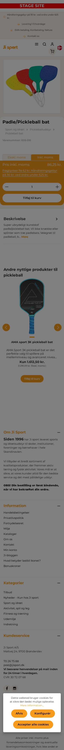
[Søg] (44, 44)
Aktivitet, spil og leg (16, 608)
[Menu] (36, 44)
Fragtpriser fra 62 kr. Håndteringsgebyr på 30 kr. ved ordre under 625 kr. (29, 173)
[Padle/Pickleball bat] (32, 86)
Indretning (11, 624)
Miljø (7, 528)
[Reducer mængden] (6, 187)
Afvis (19, 713)
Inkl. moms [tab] (45, 157)
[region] (32, 86)
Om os (8, 539)
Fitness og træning (16, 613)
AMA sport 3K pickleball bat (32, 342)
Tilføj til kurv (32, 198)
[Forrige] (6, 327)
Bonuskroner (12, 566)
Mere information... (32, 705)
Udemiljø (10, 619)
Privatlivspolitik (14, 518)
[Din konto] (52, 44)
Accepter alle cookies (33, 724)
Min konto (10, 550)
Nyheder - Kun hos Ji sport (21, 597)
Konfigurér (42, 713)
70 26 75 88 (11, 661)
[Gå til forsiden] (10, 47)
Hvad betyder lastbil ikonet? (22, 560)
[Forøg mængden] (57, 187)
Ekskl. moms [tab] (17, 157)
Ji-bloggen (11, 555)
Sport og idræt (13, 603)
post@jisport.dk (14, 665)
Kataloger (10, 534)
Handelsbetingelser (16, 512)
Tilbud (8, 592)
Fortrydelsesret (13, 523)
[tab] (31, 227)
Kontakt (9, 544)
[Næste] (58, 327)
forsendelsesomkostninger (23, 742)
